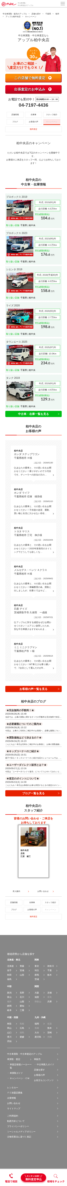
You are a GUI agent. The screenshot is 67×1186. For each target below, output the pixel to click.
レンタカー (12, 1087)
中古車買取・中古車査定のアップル (24, 1054)
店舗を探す (36, 14)
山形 (22, 975)
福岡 (37, 1023)
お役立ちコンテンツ (44, 1080)
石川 (22, 997)
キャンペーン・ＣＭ (19, 1078)
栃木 (49, 975)
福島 (9, 979)
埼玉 (37, 970)
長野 (22, 992)
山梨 (22, 1001)
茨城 (37, 979)
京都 (49, 992)
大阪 (37, 992)
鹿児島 (38, 1037)
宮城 (22, 970)
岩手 (9, 970)
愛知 (22, 1006)
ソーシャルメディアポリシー (21, 1131)
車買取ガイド (16, 1073)
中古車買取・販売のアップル (15, 14)
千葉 (49, 970)
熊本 (49, 1028)
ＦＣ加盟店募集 (14, 1092)
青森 (22, 966)
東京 (37, 966)
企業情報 (11, 1098)
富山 (9, 997)
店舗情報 (15, 114)
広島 (22, 1028)
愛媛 (22, 1037)
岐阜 (9, 1010)
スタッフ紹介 (51, 114)
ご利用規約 (12, 1116)
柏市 (57, 14)
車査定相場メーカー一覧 (21, 1066)
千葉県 (48, 14)
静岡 (9, 1006)
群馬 (37, 975)
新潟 (9, 992)
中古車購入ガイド (45, 1064)
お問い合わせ (13, 1103)
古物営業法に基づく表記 (19, 1136)
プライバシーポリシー (18, 1126)
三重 (22, 1010)
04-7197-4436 (33, 105)
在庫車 (33, 114)
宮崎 (49, 1032)
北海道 (10, 966)
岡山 (9, 1028)
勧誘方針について (16, 1121)
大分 (37, 1032)
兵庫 (49, 1001)
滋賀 (37, 997)
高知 (9, 1041)
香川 (9, 1037)
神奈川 (50, 966)
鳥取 (9, 1023)
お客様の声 (33, 122)
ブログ (15, 122)
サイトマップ (13, 1108)
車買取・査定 (13, 1059)
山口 (9, 1032)
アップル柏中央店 (13, 17)
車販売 (37, 1059)
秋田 (9, 975)
